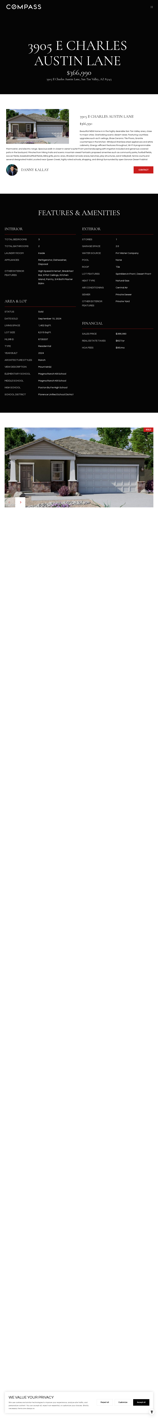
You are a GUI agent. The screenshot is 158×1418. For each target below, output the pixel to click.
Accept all (141, 1402)
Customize (122, 1402)
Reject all (105, 1402)
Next (20, 502)
